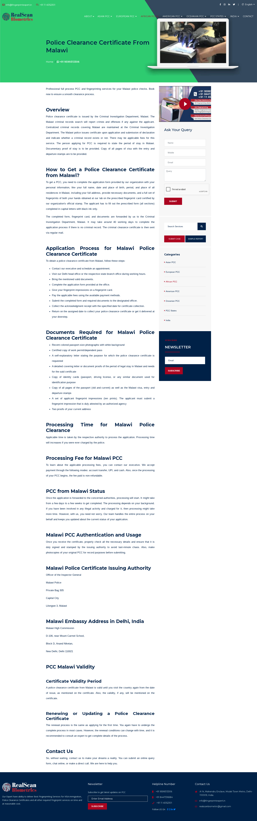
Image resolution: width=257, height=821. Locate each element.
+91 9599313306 (69, 61)
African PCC (149, 16)
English (248, 4)
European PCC (125, 16)
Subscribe (174, 371)
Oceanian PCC (195, 16)
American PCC (172, 16)
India (233, 16)
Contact (248, 16)
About (88, 16)
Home (49, 61)
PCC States (217, 16)
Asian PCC (104, 16)
